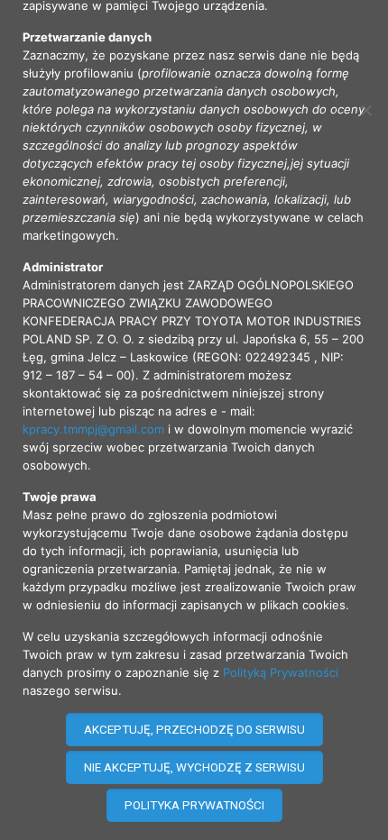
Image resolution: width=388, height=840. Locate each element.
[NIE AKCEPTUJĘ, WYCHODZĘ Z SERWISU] (365, 110)
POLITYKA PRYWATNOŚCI (194, 805)
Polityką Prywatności (280, 672)
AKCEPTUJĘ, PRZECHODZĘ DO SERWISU (194, 729)
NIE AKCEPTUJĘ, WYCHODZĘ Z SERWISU (194, 767)
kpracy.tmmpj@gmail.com (93, 429)
